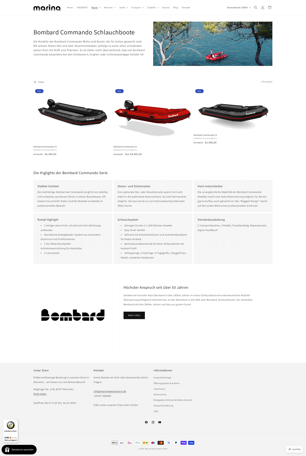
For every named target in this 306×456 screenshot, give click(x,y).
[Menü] (16, 421)
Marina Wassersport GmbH (156, 449)
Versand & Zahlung (163, 405)
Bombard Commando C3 (205, 135)
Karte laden (40, 394)
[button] (96, 7)
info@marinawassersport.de (110, 391)
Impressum (159, 388)
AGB (156, 411)
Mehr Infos (134, 315)
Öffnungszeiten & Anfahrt (167, 383)
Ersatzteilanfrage (162, 377)
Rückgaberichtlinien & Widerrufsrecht (173, 400)
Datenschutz (160, 394)
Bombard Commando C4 (125, 146)
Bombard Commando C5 (45, 146)
